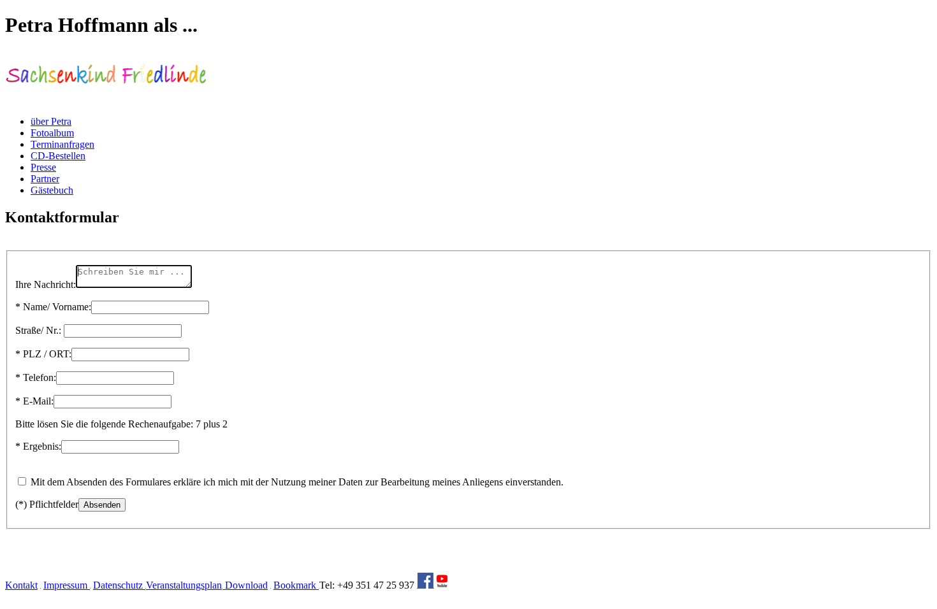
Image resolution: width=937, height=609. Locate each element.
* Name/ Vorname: (53, 306)
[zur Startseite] (106, 99)
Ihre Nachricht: (45, 284)
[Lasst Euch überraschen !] (425, 585)
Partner (45, 178)
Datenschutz (119, 585)
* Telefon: (35, 377)
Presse (43, 167)
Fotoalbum (52, 132)
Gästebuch (52, 190)
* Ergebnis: (38, 446)
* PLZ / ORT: (43, 353)
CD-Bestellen (58, 155)
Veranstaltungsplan (184, 585)
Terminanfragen (62, 144)
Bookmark (296, 585)
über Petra (51, 121)
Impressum (66, 585)
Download (245, 585)
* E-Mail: (34, 401)
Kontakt (21, 585)
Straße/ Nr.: (38, 330)
